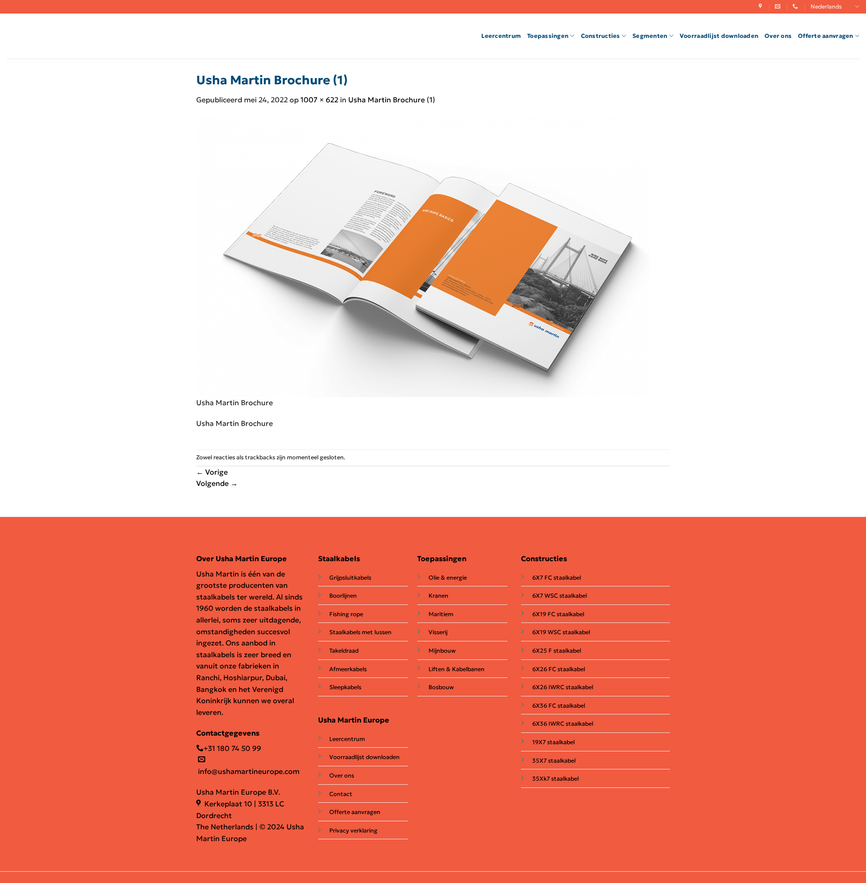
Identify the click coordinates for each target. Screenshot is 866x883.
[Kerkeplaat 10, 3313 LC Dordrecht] (762, 6)
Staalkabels (339, 558)
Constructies (600, 36)
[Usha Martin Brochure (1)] (423, 256)
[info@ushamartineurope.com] (779, 6)
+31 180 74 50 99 (232, 748)
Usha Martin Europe (353, 719)
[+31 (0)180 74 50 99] (796, 6)
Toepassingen (547, 36)
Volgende (217, 483)
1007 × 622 (319, 99)
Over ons (778, 36)
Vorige (212, 471)
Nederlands (826, 6)
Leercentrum (501, 36)
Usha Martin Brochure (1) (391, 99)
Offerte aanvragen (825, 36)
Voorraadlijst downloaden (719, 36)
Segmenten (649, 36)
